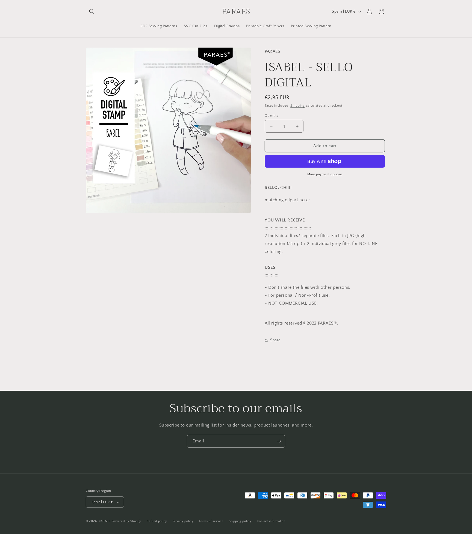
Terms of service (211, 521)
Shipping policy (240, 521)
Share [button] (275, 340)
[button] (92, 11)
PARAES (105, 521)
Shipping (297, 105)
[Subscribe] (279, 441)
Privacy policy (183, 521)
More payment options (325, 174)
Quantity (272, 115)
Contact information (271, 521)
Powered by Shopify (126, 521)
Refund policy (157, 521)
